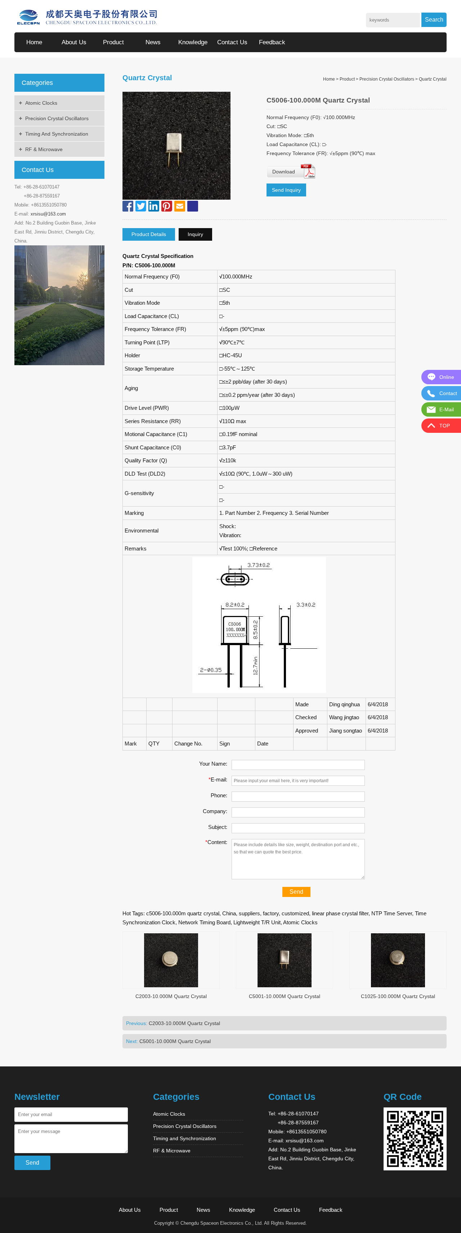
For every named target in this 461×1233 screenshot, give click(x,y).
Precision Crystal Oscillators (57, 118)
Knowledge (192, 42)
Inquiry (195, 234)
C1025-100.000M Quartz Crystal (398, 996)
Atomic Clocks (41, 103)
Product (113, 42)
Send (296, 892)
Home (34, 42)
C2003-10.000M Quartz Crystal (171, 996)
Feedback (272, 42)
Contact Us (232, 42)
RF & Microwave (44, 149)
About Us (74, 42)
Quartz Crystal (433, 79)
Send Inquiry (286, 190)
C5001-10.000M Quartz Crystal (284, 996)
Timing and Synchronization (56, 134)
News (153, 42)
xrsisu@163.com (48, 214)
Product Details (148, 234)
